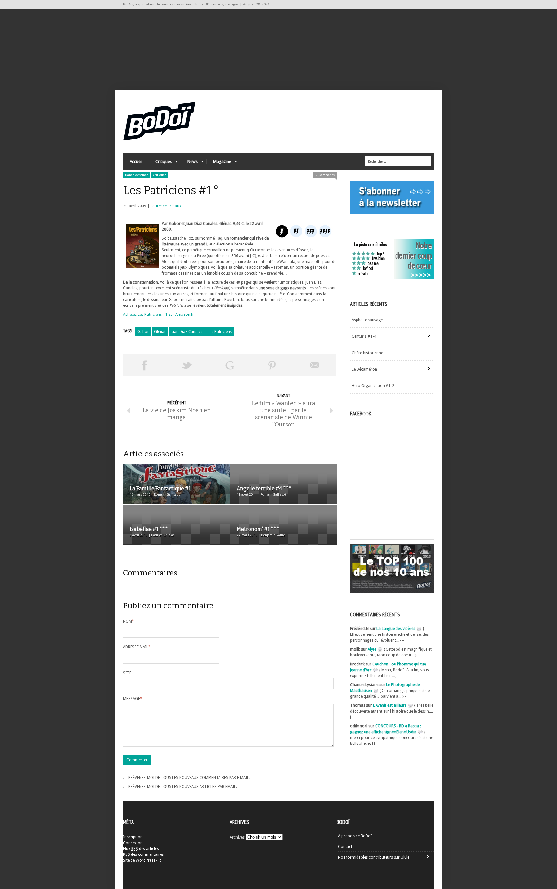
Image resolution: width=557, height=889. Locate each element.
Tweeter (187, 365)
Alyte (372, 649)
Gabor (143, 331)
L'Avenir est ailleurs (389, 705)
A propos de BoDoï (355, 836)
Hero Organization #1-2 (373, 386)
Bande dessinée (136, 175)
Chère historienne (367, 353)
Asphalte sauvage (367, 320)
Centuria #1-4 (364, 336)
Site (127, 673)
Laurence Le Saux (166, 206)
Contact (345, 846)
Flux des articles (141, 848)
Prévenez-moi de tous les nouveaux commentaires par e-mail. (189, 777)
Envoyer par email (315, 365)
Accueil (136, 161)
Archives (237, 837)
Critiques (160, 163)
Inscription (132, 837)
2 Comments (325, 175)
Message (132, 698)
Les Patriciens (220, 331)
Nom (128, 621)
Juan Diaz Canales (186, 331)
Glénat (160, 331)
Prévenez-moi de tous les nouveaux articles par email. (182, 786)
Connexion (132, 843)
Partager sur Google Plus (229, 365)
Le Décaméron (364, 369)
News (189, 163)
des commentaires (143, 854)
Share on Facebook (144, 365)
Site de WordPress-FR (142, 860)
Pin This (272, 365)
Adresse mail (137, 647)
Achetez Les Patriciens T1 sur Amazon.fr (158, 314)
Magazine (219, 163)
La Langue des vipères (395, 628)
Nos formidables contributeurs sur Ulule (373, 857)
